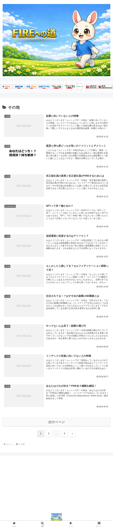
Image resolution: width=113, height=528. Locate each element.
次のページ (56, 422)
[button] (104, 430)
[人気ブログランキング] (91, 86)
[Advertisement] (56, 480)
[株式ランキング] (105, 86)
